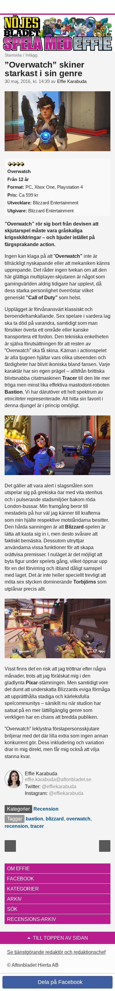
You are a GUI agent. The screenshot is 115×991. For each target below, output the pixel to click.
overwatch (78, 818)
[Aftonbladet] (28, 7)
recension (16, 826)
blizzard (55, 818)
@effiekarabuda (59, 786)
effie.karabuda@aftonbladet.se (58, 779)
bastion (34, 818)
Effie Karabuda (71, 81)
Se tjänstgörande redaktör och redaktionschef (56, 952)
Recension (46, 809)
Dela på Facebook (59, 982)
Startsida (13, 55)
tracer (37, 826)
